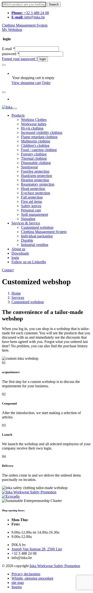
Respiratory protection (37, 184)
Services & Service (25, 223)
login (43, 59)
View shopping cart (26, 83)
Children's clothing (35, 145)
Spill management (34, 214)
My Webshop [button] (12, 30)
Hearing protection (35, 180)
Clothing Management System (24, 25)
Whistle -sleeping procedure (32, 578)
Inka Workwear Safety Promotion (55, 566)
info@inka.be (28, 17)
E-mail (8, 49)
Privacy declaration (25, 574)
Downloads (20, 253)
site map (17, 583)
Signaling (28, 219)
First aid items (31, 202)
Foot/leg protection (35, 171)
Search (54, 4)
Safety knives (31, 206)
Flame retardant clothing (39, 137)
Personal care (31, 210)
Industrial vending (34, 245)
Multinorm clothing (35, 141)
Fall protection (32, 197)
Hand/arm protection (36, 176)
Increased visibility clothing (41, 133)
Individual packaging (37, 236)
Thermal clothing (34, 158)
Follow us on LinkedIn (28, 262)
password (10, 54)
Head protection (33, 189)
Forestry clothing (33, 154)
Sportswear (29, 167)
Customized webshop (37, 227)
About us (18, 249)
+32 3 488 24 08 (30, 13)
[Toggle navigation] (15, 108)
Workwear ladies (33, 124)
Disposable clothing (36, 163)
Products (18, 115)
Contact (8, 270)
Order (46, 83)
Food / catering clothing (39, 150)
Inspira (16, 587)
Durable (27, 240)
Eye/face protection (35, 193)
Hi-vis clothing (32, 128)
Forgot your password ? (20, 59)
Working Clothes (33, 120)
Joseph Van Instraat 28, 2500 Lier (36, 549)
